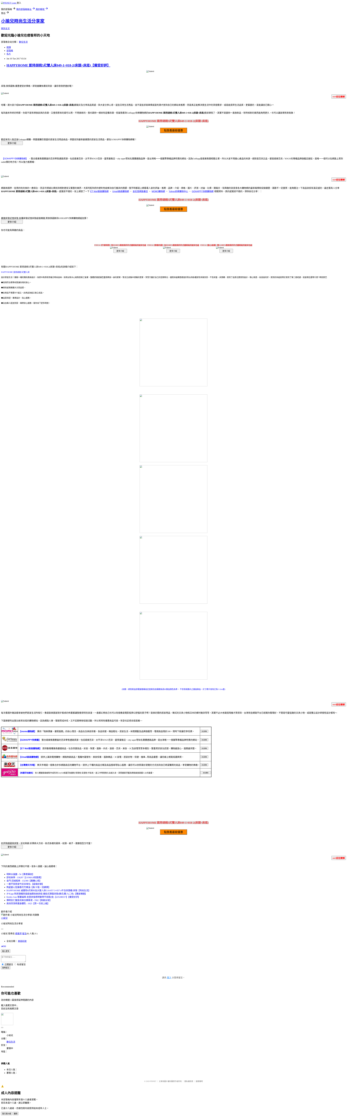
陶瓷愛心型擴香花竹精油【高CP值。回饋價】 (28, 887)
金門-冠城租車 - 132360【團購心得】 (24, 881)
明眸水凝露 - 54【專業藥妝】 (20, 874)
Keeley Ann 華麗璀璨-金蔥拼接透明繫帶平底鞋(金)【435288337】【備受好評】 (43, 897)
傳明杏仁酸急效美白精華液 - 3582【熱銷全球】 (29, 900)
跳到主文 (5, 28)
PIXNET (153, 1081)
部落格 (10, 50)
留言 (24, 933)
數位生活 (23, 42)
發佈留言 (5, 968)
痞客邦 (18, 933)
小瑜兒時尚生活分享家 (22, 21)
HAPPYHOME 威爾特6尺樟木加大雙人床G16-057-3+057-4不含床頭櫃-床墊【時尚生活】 (48, 890)
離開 (15, 1114)
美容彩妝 (22, 941)
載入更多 (5, 951)
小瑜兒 (4, 918)
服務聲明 (199, 1081)
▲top (3, 946)
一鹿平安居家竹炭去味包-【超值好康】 (25, 884)
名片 (9, 54)
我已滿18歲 (6, 1114)
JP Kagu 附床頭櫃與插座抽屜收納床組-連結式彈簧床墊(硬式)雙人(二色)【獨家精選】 (47, 894)
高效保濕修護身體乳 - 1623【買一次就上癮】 (28, 903)
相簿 (9, 47)
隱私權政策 (188, 1081)
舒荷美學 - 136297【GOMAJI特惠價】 (25, 877)
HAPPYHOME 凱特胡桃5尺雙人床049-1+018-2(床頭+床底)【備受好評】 (58, 65)
